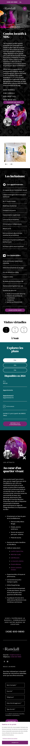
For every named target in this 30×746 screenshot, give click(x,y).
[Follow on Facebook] (4, 661)
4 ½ (15, 330)
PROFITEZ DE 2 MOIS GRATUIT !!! (15, 27)
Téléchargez (10, 406)
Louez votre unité (15, 310)
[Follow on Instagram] (7, 661)
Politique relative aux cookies (10, 738)
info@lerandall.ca (15, 655)
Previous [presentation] (6, 164)
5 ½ (6, 330)
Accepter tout (15, 742)
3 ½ (24, 330)
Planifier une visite (14, 102)
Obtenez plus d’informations (15, 424)
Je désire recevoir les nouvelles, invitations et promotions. (15, 714)
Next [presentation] (11, 164)
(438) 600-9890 (12, 2)
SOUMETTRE (12, 721)
